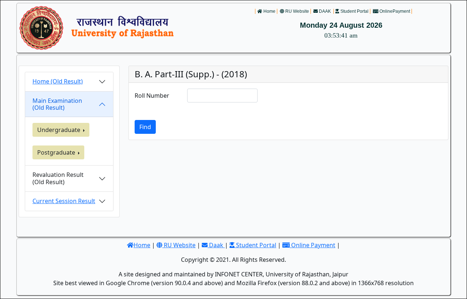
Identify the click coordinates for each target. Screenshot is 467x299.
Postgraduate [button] (57, 152)
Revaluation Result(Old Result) (58, 178)
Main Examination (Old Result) (57, 104)
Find (145, 127)
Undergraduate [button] (59, 130)
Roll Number (152, 96)
